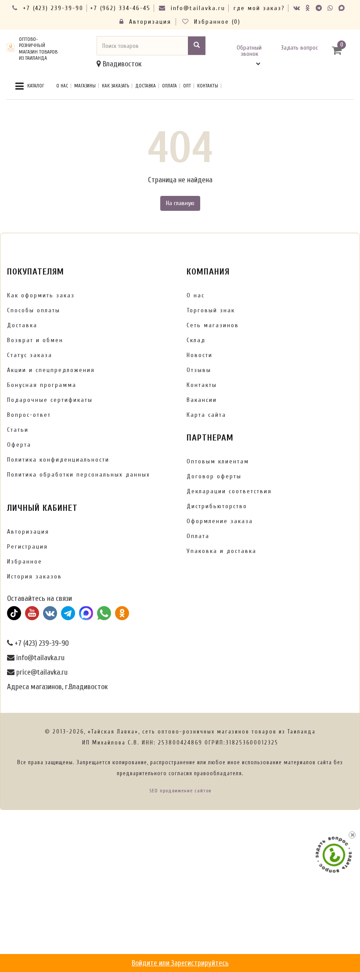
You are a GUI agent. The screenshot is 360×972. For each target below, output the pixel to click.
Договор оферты (214, 476)
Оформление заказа (220, 521)
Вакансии (202, 400)
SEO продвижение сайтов (180, 791)
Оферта (19, 444)
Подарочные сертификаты (50, 400)
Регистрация (27, 546)
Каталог (35, 86)
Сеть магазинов (213, 325)
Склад (196, 340)
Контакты (207, 85)
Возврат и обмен (35, 340)
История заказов (34, 576)
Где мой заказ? (259, 8)
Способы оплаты (33, 310)
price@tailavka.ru (41, 672)
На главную (180, 203)
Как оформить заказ (41, 295)
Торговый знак (211, 310)
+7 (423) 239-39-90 (51, 8)
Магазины (85, 85)
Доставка (145, 85)
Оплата (169, 85)
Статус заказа (29, 355)
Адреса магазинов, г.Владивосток (57, 687)
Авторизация (148, 21)
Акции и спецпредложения (51, 370)
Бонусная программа (41, 385)
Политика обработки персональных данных (78, 474)
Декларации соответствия (229, 491)
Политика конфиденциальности (58, 459)
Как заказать (115, 85)
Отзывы (199, 370)
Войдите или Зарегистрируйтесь (180, 963)
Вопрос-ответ (29, 415)
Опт (187, 85)
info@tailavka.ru (196, 8)
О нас (62, 85)
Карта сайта (206, 415)
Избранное (24, 561)
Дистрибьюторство (217, 506)
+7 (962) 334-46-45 (120, 8)
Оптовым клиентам (218, 461)
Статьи (18, 430)
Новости (199, 355)
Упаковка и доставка (221, 551)
